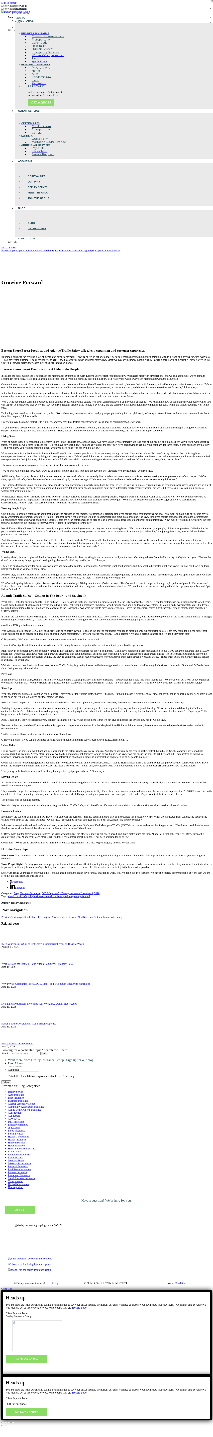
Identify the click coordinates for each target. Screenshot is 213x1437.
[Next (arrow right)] (6, 1425)
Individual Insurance (18, 1154)
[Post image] (10, 941)
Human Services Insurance (22, 1148)
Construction (14, 1112)
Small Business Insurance (21, 1178)
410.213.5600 (8, 247)
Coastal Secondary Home (21, 1103)
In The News (15, 1151)
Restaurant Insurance (19, 1175)
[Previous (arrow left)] (2, 1425)
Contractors (14, 1115)
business (37, 896)
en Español (14, 1127)
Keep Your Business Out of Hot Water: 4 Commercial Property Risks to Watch (42, 944)
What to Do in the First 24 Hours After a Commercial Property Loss (37, 963)
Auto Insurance (16, 1094)
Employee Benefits (18, 1124)
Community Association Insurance (26, 1106)
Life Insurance (15, 1157)
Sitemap (54, 1283)
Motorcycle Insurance (19, 1163)
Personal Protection (18, 1166)
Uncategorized (15, 1187)
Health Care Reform (18, 1136)
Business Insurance (30, 893)
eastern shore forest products (57, 896)
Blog (16, 893)
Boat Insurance (16, 1097)
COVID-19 (14, 1118)
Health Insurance (17, 1139)
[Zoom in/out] (12, 1422)
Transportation (15, 1181)
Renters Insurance (17, 1172)
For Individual (15, 1133)
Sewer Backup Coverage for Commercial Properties (28, 1023)
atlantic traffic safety (18, 896)
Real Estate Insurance (19, 1169)
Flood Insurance (16, 1130)
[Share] (6, 1422)
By (69, 893)
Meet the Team (16, 1160)
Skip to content (9, 2)
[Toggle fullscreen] (9, 1422)
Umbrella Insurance (18, 1184)
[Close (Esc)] (2, 1422)
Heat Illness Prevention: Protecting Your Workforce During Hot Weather (39, 1003)
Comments (13, 1069)
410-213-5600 (79, 1307)
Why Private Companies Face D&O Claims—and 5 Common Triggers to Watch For (45, 983)
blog (31, 896)
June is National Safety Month (17, 1043)
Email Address (15, 1063)
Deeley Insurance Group (29, 1283)
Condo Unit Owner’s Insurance (24, 1109)
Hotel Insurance (16, 1145)
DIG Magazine (50, 893)
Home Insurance (16, 1142)
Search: (5, 1053)
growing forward (81, 896)
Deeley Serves (15, 1091)
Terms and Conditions (174, 1283)
